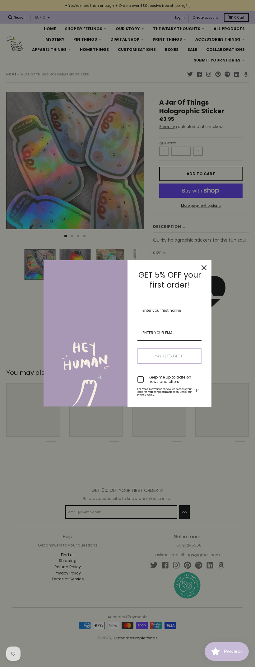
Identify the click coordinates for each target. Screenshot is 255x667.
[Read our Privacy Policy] (198, 390)
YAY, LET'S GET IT (169, 356)
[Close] (204, 267)
